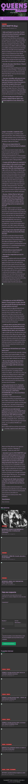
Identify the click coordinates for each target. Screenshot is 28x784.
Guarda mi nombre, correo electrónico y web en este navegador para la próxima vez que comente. (13, 637)
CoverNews (10, 781)
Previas (7, 769)
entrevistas (6, 501)
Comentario (5, 602)
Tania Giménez (5, 28)
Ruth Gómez (5, 675)
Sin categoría (8, 744)
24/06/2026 (10, 750)
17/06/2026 (10, 774)
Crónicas (4, 669)
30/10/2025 (11, 559)
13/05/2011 (12, 28)
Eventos (8, 669)
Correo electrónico (18, 621)
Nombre (4, 620)
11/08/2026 (10, 725)
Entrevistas (4, 24)
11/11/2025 (11, 534)
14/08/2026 (10, 700)
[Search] (26, 18)
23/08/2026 (10, 675)
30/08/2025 (11, 584)
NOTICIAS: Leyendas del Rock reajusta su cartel (13, 772)
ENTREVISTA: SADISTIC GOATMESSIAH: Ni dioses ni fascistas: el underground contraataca (12, 531)
